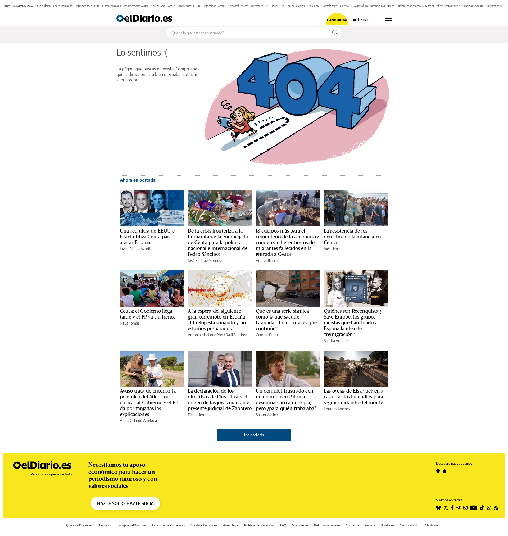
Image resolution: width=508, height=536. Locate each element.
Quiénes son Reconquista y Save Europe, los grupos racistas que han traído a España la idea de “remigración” (353, 322)
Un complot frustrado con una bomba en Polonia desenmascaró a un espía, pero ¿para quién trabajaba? (286, 399)
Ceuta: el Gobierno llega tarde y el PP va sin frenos (147, 314)
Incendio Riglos (296, 5)
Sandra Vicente (336, 340)
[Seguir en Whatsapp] (489, 507)
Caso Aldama (43, 5)
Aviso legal (231, 525)
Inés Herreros (334, 249)
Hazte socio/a (337, 19)
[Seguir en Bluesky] (438, 507)
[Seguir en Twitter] (445, 507)
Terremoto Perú (260, 5)
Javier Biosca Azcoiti (135, 249)
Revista (369, 525)
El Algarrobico (359, 5)
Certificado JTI (409, 525)
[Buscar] (335, 32)
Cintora (344, 5)
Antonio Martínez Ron (205, 335)
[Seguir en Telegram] (458, 507)
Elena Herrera (199, 414)
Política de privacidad (259, 525)
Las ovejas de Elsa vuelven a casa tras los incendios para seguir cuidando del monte (353, 397)
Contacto (352, 525)
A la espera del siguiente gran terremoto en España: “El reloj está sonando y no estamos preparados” (217, 319)
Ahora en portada (138, 180)
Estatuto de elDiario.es (168, 525)
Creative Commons (203, 525)
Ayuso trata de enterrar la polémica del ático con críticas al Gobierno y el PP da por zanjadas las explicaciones (149, 402)
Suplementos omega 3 (410, 5)
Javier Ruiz (278, 5)
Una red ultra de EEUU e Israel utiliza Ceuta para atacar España (147, 237)
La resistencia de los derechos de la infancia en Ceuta (352, 237)
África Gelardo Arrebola (138, 420)
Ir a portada (254, 435)
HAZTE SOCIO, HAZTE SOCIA (125, 503)
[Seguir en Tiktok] (482, 507)
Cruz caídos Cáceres (214, 5)
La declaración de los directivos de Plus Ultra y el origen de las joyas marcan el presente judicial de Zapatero (220, 399)
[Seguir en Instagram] (465, 507)
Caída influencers (238, 5)
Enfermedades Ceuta (87, 5)
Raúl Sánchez (236, 335)
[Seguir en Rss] (496, 507)
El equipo (104, 525)
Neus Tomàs (129, 323)
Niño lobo (313, 5)
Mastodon (432, 525)
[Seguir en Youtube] (473, 507)
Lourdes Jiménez (337, 409)
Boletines (387, 525)
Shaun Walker (267, 414)
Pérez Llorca (158, 5)
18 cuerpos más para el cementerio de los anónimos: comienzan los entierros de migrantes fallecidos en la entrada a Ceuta (287, 242)
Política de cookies (327, 525)
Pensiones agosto (473, 5)
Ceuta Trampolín (62, 5)
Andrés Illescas (267, 260)
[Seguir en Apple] (444, 470)
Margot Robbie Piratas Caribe (442, 5)
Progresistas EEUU (189, 5)
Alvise (171, 5)
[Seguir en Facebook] (452, 507)
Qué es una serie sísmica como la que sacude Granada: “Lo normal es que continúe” (286, 319)
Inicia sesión (361, 19)
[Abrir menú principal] (388, 18)
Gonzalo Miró (329, 5)
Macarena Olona (111, 5)
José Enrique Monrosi (205, 260)
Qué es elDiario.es (79, 525)
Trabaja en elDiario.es (131, 525)
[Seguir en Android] (438, 470)
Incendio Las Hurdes (382, 5)
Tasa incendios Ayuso (136, 5)
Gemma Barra (267, 335)
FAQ (283, 525)
